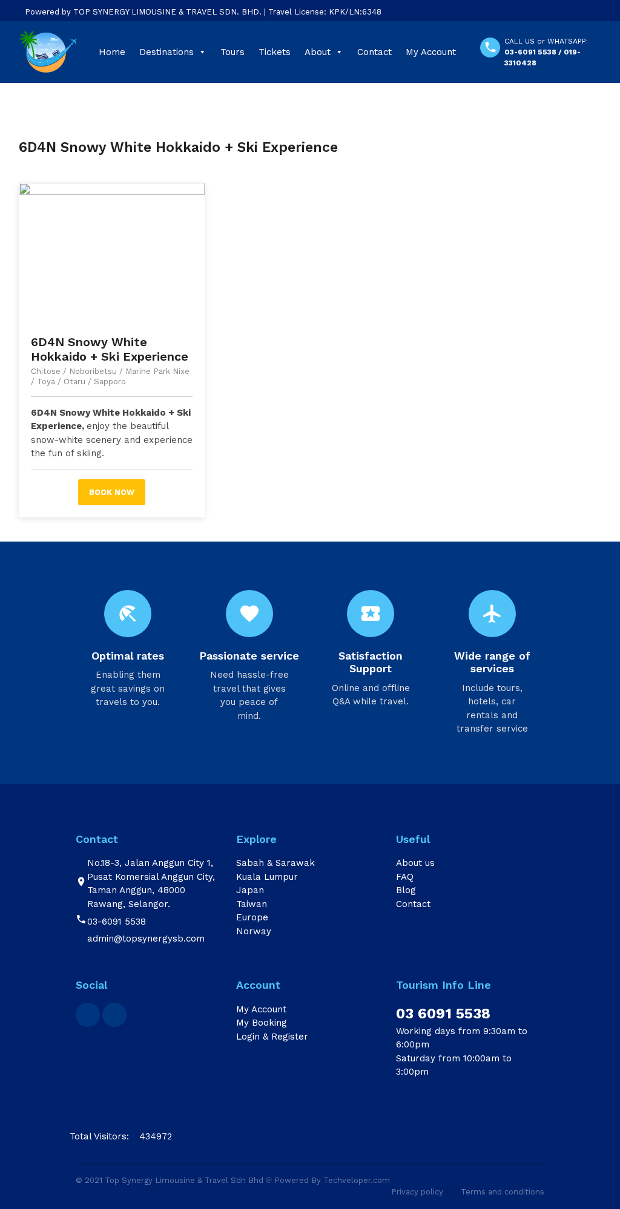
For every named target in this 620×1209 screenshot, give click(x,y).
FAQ (405, 876)
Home (112, 52)
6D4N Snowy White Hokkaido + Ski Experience (109, 349)
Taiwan (251, 904)
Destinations (166, 52)
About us (415, 862)
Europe (252, 917)
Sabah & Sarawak (275, 862)
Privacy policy (417, 1191)
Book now (111, 492)
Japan (250, 890)
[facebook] (88, 1015)
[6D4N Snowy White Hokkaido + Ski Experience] (112, 253)
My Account (431, 52)
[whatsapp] (114, 1015)
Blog (406, 890)
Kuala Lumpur (267, 876)
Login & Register (272, 1036)
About (318, 52)
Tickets (275, 52)
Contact (374, 52)
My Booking (261, 1022)
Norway (253, 931)
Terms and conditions (502, 1191)
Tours (232, 52)
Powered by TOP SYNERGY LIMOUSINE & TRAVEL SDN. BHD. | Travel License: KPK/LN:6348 (203, 11)
